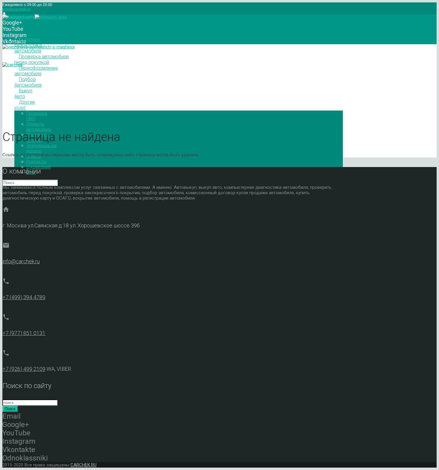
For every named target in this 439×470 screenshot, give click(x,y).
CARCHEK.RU (83, 465)
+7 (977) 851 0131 (23, 333)
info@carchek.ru (16, 9)
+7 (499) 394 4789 (23, 297)
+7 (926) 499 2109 (23, 369)
